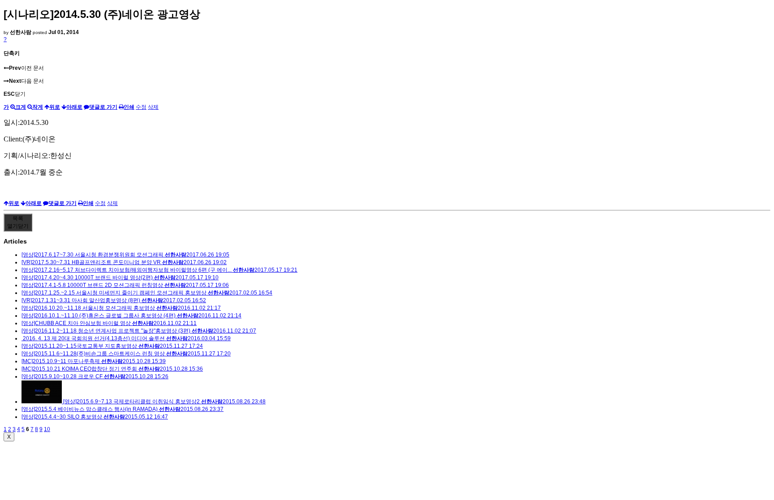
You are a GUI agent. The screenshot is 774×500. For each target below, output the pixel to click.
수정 (141, 107)
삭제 (153, 107)
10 (47, 429)
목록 (18, 222)
